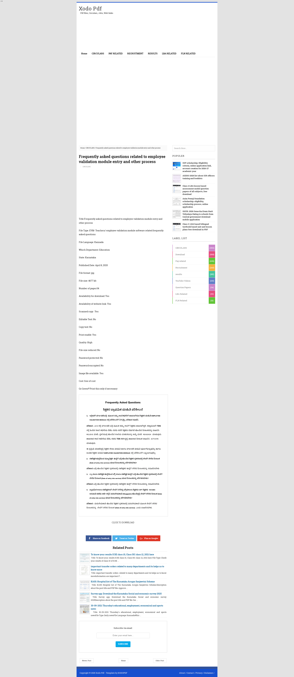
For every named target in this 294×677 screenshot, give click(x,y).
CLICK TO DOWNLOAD (123, 522)
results (178, 274)
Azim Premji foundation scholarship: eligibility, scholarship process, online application (195, 202)
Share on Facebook (101, 538)
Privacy (199, 672)
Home (84, 53)
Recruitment (181, 267)
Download (180, 254)
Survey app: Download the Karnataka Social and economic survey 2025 (126, 593)
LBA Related (181, 294)
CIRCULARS (90, 148)
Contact (190, 672)
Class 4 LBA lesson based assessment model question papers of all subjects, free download (196, 190)
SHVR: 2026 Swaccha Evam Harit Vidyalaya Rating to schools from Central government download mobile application (198, 215)
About (182, 672)
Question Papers (183, 287)
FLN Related (181, 300)
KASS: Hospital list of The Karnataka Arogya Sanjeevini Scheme (123, 581)
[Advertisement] (179, 26)
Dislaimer (208, 672)
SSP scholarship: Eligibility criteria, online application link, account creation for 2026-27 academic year (197, 167)
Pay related (180, 261)
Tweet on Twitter (126, 538)
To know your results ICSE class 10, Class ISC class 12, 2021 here (122, 554)
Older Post (160, 660)
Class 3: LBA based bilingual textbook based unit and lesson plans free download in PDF (197, 227)
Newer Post (86, 660)
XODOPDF (122, 672)
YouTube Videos (182, 280)
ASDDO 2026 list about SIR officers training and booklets (199, 177)
